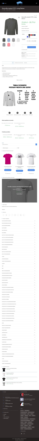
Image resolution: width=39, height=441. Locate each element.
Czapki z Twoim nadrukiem (6, 261)
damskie (22, 415)
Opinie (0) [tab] (25, 62)
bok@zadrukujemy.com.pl (9, 403)
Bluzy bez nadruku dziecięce (6, 223)
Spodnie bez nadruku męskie (6, 346)
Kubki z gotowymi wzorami (6, 325)
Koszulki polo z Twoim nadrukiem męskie (8, 306)
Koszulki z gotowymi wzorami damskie (8, 308)
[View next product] (36, 15)
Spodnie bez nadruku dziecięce (7, 344)
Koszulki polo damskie (5, 294)
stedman (29, 427)
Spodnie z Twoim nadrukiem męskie (7, 356)
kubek (32, 420)
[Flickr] (15, 215)
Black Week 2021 (26, 394)
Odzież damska (4, 330)
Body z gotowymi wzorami (6, 251)
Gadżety (3, 263)
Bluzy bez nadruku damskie (6, 220)
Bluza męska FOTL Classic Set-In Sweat (19, 124)
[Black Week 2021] (21, 394)
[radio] (27, 35)
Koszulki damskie (5, 280)
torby (33, 427)
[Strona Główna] (2, 9)
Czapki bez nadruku (5, 258)
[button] (19, 17)
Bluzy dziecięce (4, 230)
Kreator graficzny (6, 418)
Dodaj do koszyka (31, 47)
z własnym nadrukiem (27, 428)
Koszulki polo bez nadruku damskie (7, 287)
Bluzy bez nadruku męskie (6, 225)
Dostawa (5, 414)
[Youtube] (21, 215)
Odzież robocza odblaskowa (6, 339)
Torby (3, 358)
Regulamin (18, 438)
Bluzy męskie (4, 232)
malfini (22, 422)
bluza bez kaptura (24, 412)
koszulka (26, 417)
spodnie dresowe (23, 427)
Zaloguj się (3, 209)
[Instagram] (9, 215)
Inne (2, 268)
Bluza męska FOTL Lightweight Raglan (31, 135)
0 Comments (30, 395)
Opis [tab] (13, 62)
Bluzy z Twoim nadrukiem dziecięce (7, 242)
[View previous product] (34, 15)
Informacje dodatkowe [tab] (19, 62)
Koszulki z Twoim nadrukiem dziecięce (8, 318)
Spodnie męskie (4, 351)
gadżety (33, 415)
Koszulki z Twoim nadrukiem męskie (7, 320)
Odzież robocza (4, 337)
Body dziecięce (4, 249)
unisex (22, 428)
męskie (26, 422)
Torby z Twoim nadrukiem (6, 363)
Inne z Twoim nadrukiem (6, 270)
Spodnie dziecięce (5, 349)
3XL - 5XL (22, 410)
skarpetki (26, 425)
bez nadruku (27, 410)
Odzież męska (26, 54)
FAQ (4, 415)
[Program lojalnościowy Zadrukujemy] (21, 399)
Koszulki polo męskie (5, 299)
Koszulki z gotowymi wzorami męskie (8, 313)
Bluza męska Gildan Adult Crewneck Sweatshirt (19, 135)
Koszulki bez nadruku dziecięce (7, 275)
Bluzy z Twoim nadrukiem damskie (7, 239)
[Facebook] (6, 215)
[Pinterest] (12, 215)
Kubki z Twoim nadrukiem (6, 327)
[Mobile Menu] (36, 3)
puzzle (22, 425)
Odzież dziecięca (4, 332)
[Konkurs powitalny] (21, 404)
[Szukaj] (36, 144)
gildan (22, 417)
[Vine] (18, 215)
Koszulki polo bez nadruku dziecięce (8, 289)
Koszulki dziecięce (5, 282)
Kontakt (16, 438)
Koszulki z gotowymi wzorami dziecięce (8, 311)
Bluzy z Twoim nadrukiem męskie (7, 244)
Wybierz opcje (19, 170)
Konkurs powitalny (27, 403)
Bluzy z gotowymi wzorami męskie (7, 237)
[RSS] (23, 215)
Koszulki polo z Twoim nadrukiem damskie (9, 301)
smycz (30, 425)
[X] (3, 215)
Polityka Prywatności (23, 438)
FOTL (30, 415)
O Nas (13, 438)
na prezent (30, 422)
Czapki (3, 256)
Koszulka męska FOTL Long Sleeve (11, 9)
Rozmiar (23, 39)
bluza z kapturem (31, 412)
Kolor (23, 34)
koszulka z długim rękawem (25, 420)
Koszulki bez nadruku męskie (29, 53)
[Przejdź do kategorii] (18, 148)
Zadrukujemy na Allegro (8, 406)
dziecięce (26, 415)
